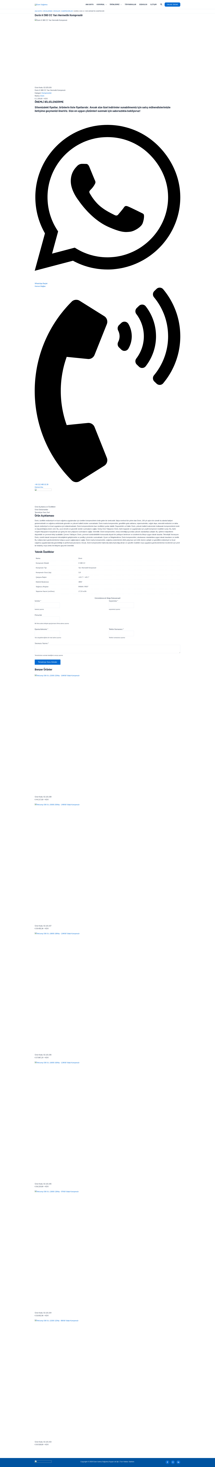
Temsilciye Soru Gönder (47, 662)
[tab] (107, 506)
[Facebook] (167, 1462)
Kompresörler (47, 93)
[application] (106, 4)
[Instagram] (173, 1462)
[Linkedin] (178, 1462)
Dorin (42, 96)
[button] (161, 5)
